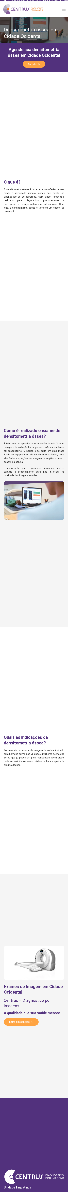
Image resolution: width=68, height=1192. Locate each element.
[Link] (23, 9)
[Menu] (64, 9)
